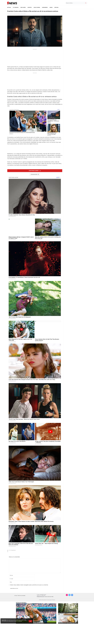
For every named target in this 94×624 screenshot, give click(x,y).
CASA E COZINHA (37, 7)
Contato (15, 595)
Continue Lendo (34, 170)
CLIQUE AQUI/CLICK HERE (49, 596)
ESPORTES (30, 7)
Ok (30, 621)
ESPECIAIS (56, 7)
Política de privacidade (21, 595)
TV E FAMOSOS (15, 7)
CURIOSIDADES (45, 7)
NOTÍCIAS (9, 7)
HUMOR (51, 7)
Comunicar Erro (34, 174)
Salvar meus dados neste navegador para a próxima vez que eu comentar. (29, 585)
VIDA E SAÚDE (23, 7)
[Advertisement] (34, 57)
